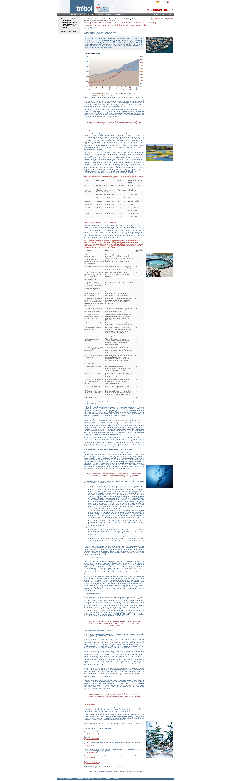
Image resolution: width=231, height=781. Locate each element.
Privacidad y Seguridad (112, 778)
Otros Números (119, 14)
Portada (74, 14)
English (172, 2)
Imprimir (170, 18)
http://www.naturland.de (91, 739)
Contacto (170, 14)
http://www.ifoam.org (90, 752)
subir (142, 775)
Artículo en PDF (158, 18)
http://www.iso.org (89, 745)
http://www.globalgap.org (92, 763)
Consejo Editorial (158, 14)
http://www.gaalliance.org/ (92, 733)
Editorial (82, 14)
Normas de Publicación (84, 778)
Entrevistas (99, 14)
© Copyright (97, 778)
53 (104, 8)
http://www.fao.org (89, 758)
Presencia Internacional (66, 778)
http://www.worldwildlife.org (92, 768)
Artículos (90, 14)
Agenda (109, 14)
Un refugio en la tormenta (69, 31)
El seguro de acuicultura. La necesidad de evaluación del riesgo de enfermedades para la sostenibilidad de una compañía (69, 23)
